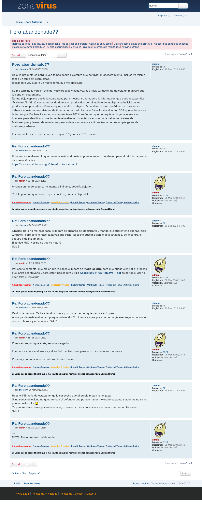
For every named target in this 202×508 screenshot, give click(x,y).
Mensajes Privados (81, 46)
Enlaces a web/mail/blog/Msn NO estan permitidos (40, 46)
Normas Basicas (21, 43)
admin (155, 192)
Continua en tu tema (100, 43)
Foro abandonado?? (34, 32)
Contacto (90, 493)
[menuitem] (180, 15)
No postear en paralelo (74, 43)
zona (37, 5)
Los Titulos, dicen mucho (46, 43)
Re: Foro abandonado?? (31, 146)
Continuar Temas (95, 202)
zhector (156, 64)
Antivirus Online (130, 46)
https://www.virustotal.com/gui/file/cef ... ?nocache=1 (44, 164)
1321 (165, 195)
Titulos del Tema (114, 202)
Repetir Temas (78, 202)
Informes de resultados (107, 46)
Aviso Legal (22, 493)
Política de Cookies (71, 493)
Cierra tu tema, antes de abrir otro (133, 43)
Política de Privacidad (44, 493)
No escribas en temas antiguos (171, 43)
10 (164, 67)
